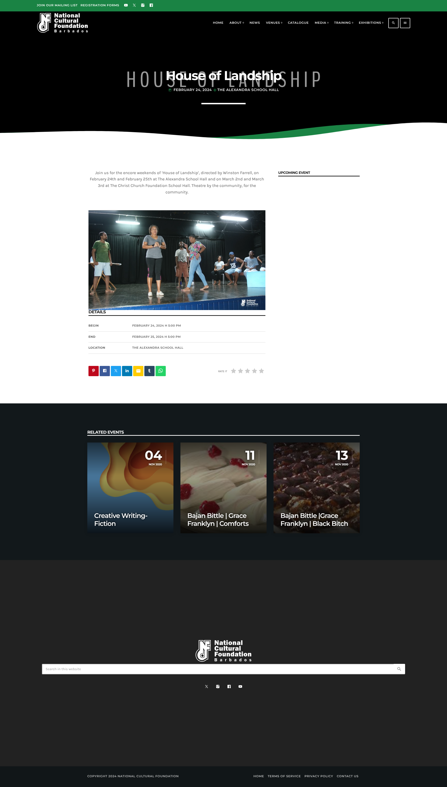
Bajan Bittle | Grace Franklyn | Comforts (218, 520)
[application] (176, 260)
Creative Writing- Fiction (121, 520)
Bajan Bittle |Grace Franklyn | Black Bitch (314, 520)
